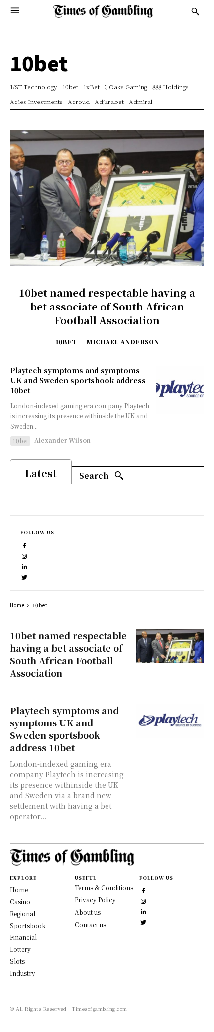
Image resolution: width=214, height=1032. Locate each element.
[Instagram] (24, 555)
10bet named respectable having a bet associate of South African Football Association (107, 306)
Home (17, 605)
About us (88, 912)
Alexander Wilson (62, 440)
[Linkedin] (24, 565)
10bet (66, 341)
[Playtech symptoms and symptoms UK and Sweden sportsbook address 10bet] (180, 390)
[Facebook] (24, 544)
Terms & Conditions (104, 887)
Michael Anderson (122, 341)
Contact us (90, 924)
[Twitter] (24, 576)
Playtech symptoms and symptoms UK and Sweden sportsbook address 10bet (78, 380)
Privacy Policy (95, 899)
